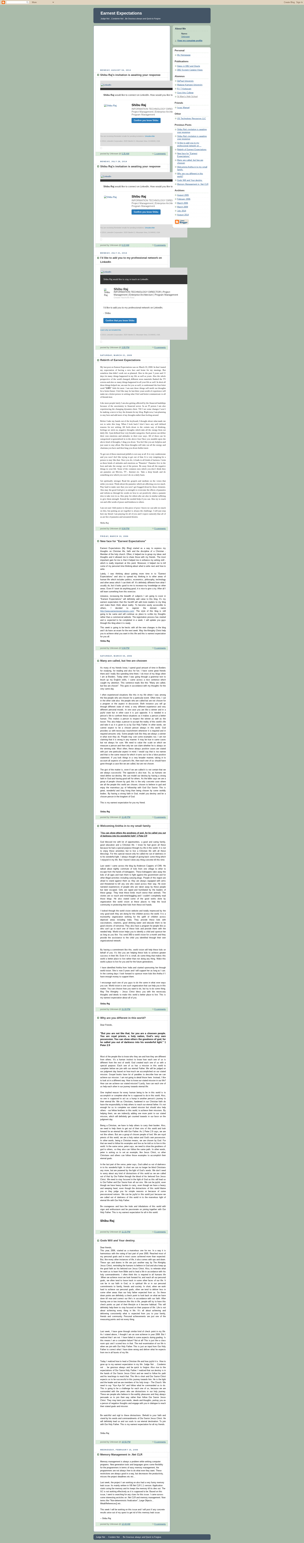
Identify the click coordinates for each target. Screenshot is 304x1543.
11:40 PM (126, 817)
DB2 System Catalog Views (190, 70)
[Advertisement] (132, 47)
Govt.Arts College (185, 93)
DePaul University (185, 81)
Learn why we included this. (110, 330)
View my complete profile (189, 41)
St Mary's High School (187, 96)
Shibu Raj (139, 105)
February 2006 (183, 199)
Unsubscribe (150, 136)
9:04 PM (125, 529)
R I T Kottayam (184, 89)
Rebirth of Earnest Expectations (191, 150)
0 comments (160, 245)
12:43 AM (126, 1524)
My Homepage (183, 55)
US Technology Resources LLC (191, 118)
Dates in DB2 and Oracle (188, 66)
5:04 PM (125, 648)
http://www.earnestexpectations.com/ (117, 611)
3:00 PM (125, 347)
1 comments (160, 154)
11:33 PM (126, 1009)
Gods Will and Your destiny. (190, 180)
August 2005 (183, 195)
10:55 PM (126, 1442)
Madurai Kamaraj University (190, 85)
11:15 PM (126, 1232)
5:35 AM (125, 154)
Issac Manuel (183, 108)
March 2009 (182, 207)
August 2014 (183, 215)
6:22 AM (125, 245)
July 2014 (181, 211)
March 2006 (182, 203)
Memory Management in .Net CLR (192, 184)
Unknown (185, 37)
